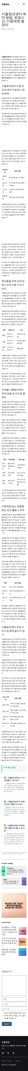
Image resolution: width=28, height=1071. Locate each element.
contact (18, 1061)
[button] (18, 4)
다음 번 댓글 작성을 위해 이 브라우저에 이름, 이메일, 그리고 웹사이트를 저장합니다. (15, 1015)
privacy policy (7, 1061)
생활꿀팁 (5, 4)
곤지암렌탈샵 (11, 1065)
